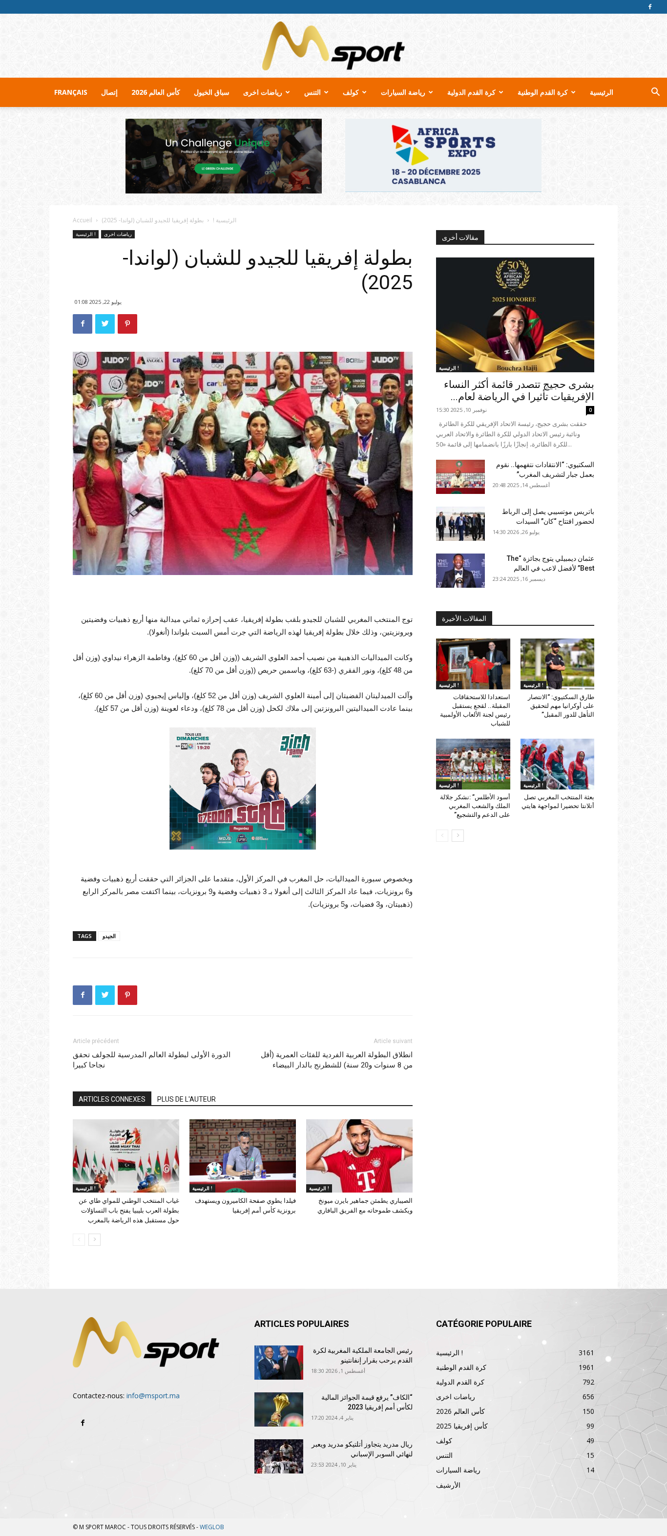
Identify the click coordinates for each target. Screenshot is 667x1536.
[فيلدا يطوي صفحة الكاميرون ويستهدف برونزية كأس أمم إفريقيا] (242, 1156)
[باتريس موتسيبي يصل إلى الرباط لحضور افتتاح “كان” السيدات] (460, 524)
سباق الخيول (211, 92)
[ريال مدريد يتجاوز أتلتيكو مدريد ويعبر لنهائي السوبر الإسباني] (278, 1456)
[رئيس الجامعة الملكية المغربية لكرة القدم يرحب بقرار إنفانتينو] (278, 1362)
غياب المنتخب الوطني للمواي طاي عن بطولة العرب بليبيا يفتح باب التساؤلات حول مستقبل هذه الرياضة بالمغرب (129, 1210)
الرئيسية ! (224, 220)
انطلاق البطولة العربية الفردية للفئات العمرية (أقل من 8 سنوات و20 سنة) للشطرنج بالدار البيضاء (337, 1059)
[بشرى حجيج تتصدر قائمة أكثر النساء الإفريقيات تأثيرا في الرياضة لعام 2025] (515, 314)
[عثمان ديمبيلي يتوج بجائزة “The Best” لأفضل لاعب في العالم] (460, 571)
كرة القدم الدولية (471, 92)
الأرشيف (448, 1485)
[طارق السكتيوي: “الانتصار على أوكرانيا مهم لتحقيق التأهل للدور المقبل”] (558, 664)
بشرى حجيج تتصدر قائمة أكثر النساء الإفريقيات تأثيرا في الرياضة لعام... (519, 391)
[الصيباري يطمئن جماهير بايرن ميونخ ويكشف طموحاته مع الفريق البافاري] (359, 1156)
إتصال (109, 92)
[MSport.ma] (333, 46)
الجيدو (109, 935)
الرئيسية (601, 92)
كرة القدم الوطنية (543, 92)
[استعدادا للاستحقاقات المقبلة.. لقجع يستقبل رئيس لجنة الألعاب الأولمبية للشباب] (473, 664)
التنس (312, 92)
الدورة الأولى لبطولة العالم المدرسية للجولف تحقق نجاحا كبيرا (151, 1059)
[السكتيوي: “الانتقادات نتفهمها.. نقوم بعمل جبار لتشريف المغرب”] (460, 477)
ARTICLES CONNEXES (112, 1099)
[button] (655, 93)
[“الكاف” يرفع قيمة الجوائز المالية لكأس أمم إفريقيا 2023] (278, 1409)
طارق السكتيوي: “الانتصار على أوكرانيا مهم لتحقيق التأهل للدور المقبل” (561, 705)
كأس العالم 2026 (155, 92)
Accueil (82, 220)
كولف (351, 92)
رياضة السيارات (403, 92)
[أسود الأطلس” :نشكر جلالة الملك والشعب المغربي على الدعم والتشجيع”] (473, 764)
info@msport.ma (153, 1395)
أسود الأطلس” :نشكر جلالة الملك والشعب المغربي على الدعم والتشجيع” (475, 805)
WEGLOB (212, 1527)
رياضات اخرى (262, 92)
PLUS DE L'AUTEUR (186, 1099)
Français (70, 92)
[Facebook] (650, 7)
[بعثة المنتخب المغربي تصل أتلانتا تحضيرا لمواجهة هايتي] (558, 764)
